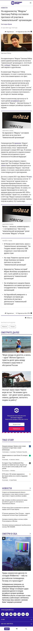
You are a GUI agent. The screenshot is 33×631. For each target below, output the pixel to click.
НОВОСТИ (7, 488)
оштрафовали (15, 101)
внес (30, 177)
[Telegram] (16, 629)
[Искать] (26, 629)
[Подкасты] (27, 614)
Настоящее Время (6, 24)
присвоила (17, 143)
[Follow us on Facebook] (2, 614)
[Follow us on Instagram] (15, 614)
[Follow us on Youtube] (11, 614)
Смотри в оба (9, 533)
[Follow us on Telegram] (19, 614)
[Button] (9, 32)
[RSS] (23, 614)
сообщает (7, 65)
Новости (4, 8)
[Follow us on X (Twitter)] (6, 614)
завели (3, 165)
